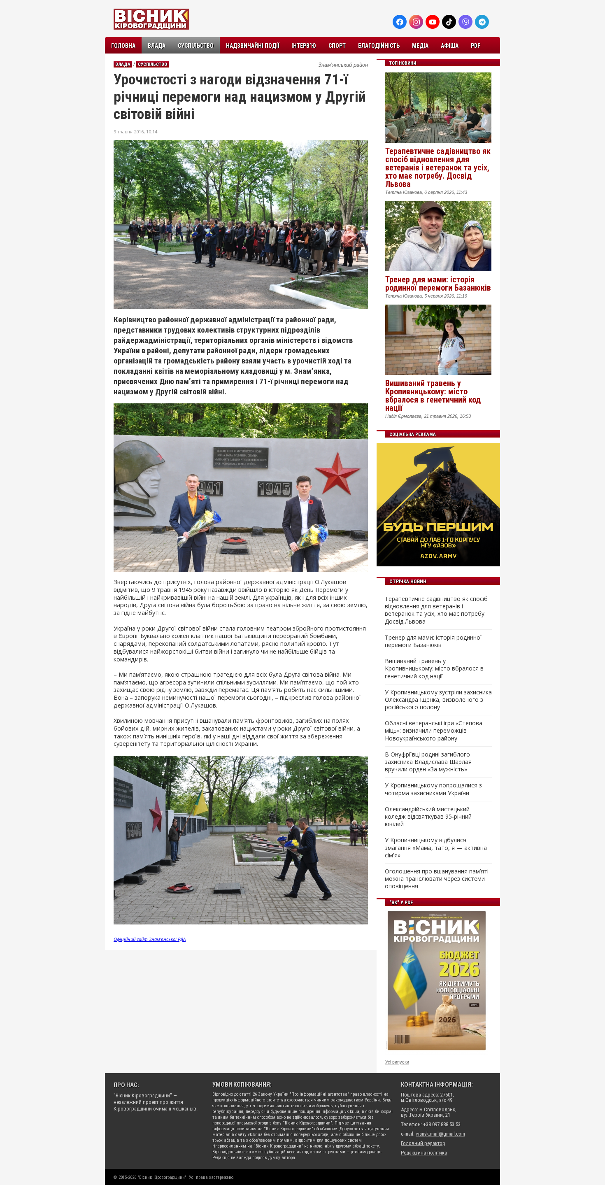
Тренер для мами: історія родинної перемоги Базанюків (438, 284)
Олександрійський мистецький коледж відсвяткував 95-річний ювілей (428, 817)
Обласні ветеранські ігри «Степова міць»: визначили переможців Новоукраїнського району (433, 730)
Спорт (337, 45)
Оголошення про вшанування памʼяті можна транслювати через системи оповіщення (437, 879)
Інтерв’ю (303, 45)
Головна (123, 45)
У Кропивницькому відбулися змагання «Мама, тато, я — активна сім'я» (436, 847)
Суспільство (196, 45)
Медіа (420, 45)
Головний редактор (423, 1143)
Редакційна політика (424, 1153)
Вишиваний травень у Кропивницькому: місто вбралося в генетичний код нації (433, 395)
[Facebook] (400, 22)
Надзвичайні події (252, 45)
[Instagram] (416, 22)
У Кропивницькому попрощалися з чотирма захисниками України (433, 789)
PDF (475, 45)
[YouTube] (433, 22)
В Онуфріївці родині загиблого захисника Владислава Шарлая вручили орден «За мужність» (428, 762)
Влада (156, 45)
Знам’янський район (343, 65)
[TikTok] (449, 22)
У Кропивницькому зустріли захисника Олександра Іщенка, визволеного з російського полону (438, 700)
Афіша (449, 45)
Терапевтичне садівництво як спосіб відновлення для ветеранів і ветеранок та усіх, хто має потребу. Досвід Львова (438, 167)
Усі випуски (397, 1061)
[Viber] (465, 22)
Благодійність (379, 45)
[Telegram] (482, 22)
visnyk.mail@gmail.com (440, 1134)
